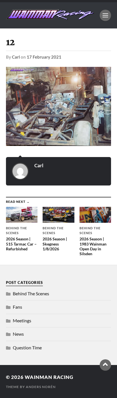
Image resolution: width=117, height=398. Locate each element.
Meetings (22, 320)
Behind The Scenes (31, 293)
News (18, 334)
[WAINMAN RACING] (50, 17)
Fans (17, 307)
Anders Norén (41, 387)
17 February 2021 (44, 56)
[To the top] (105, 365)
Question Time (27, 347)
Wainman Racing (49, 377)
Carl (16, 56)
